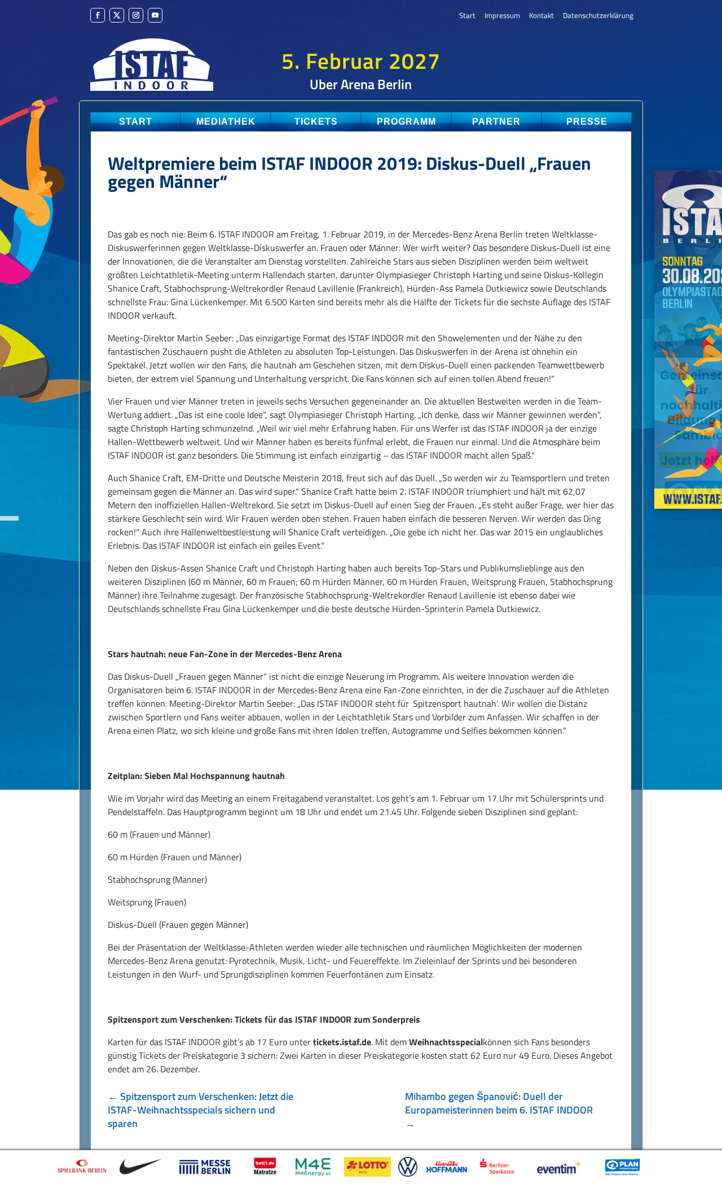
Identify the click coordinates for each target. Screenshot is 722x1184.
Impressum (502, 16)
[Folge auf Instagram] (136, 15)
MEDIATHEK (226, 121)
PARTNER (496, 121)
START (135, 121)
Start (467, 16)
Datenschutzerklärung (598, 16)
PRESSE (586, 121)
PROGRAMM (406, 121)
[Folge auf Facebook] (97, 15)
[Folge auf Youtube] (155, 15)
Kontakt (541, 16)
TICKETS (316, 121)
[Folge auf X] (116, 15)
